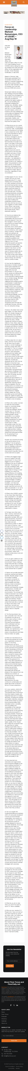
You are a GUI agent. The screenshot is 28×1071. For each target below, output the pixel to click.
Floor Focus (8, 24)
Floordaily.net (11, 996)
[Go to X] (14, 1005)
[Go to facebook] (11, 1005)
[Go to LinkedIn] (17, 1005)
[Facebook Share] (1, 531)
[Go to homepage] (14, 4)
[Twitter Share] (1, 534)
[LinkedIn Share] (1, 537)
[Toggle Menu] (4, 2)
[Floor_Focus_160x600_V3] (14, 12)
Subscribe (10, 966)
